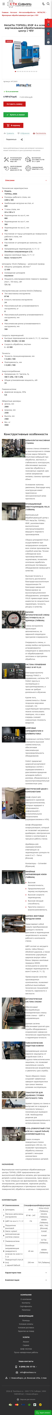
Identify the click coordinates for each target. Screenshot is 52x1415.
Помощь (26, 1320)
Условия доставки (26, 1327)
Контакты (26, 1303)
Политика (26, 1310)
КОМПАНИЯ (26, 1295)
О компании (26, 1299)
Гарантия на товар (26, 1331)
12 (34, 71)
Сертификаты (26, 1306)
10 (31, 71)
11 (33, 71)
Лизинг (26, 1342)
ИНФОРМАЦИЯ (26, 1316)
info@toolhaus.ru (28, 1372)
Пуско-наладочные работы (26, 1352)
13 (36, 71)
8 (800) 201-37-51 (27, 1366)
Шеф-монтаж (26, 1349)
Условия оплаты (26, 1324)
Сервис (26, 1345)
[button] (43, 1412)
